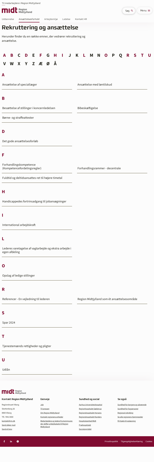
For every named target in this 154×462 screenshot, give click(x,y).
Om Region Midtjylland (49, 412)
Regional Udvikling (125, 412)
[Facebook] (4, 441)
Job (42, 404)
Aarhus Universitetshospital (90, 404)
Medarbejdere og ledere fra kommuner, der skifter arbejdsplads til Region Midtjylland (56, 424)
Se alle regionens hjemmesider (130, 417)
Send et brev (7, 429)
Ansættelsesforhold (29, 19)
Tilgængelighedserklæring (132, 441)
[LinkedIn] (11, 441)
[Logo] (17, 10)
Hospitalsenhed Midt (87, 421)
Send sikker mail (8, 425)
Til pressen (44, 408)
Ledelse (66, 19)
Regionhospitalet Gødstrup (90, 408)
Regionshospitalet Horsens (90, 412)
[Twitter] (17, 441)
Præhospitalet (85, 425)
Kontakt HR (81, 19)
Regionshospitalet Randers (90, 417)
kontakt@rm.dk (8, 421)
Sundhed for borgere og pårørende (132, 404)
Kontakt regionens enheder (51, 417)
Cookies (149, 441)
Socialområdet (85, 429)
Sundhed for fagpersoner (128, 408)
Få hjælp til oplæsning (127, 421)
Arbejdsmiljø (51, 19)
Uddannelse (8, 19)
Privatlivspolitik (111, 441)
